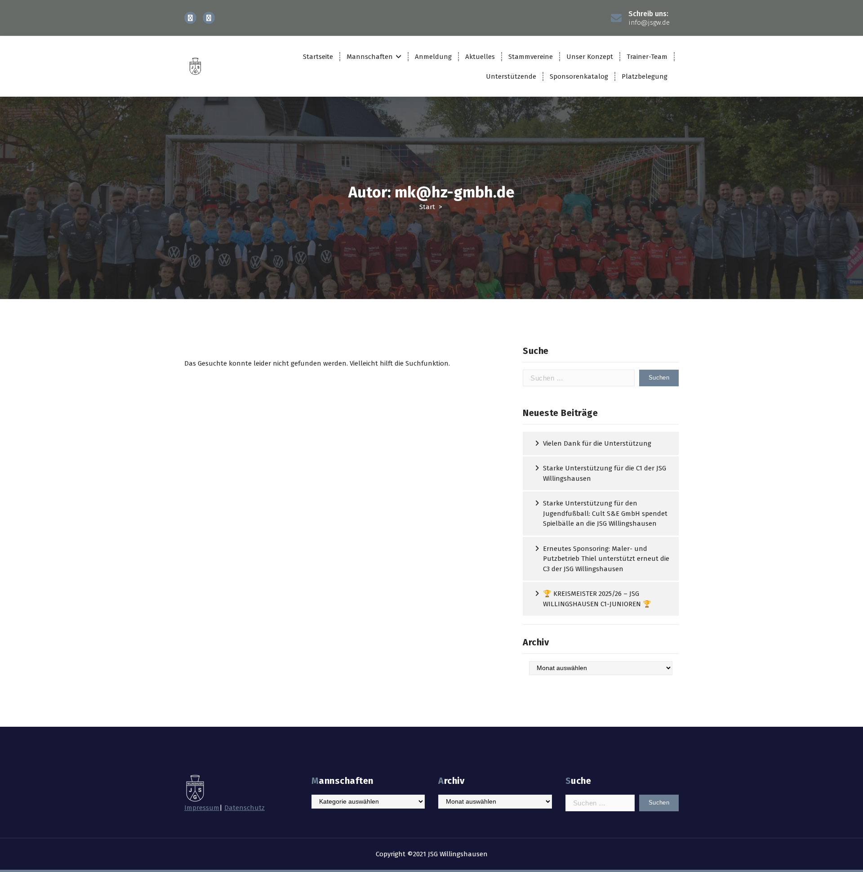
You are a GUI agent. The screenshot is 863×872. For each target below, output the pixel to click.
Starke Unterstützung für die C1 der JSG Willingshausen (604, 473)
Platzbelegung (644, 76)
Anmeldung (433, 57)
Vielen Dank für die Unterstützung (597, 443)
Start (427, 207)
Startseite (318, 57)
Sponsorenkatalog (579, 76)
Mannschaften (370, 57)
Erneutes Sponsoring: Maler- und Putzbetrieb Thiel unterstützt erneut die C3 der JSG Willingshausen (606, 559)
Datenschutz (244, 808)
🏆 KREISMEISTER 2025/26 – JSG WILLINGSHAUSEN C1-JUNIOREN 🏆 (597, 599)
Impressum (201, 808)
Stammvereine (530, 57)
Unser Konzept (589, 57)
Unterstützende (511, 76)
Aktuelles (480, 57)
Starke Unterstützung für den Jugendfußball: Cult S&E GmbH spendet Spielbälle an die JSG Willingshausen (605, 513)
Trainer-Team (647, 57)
